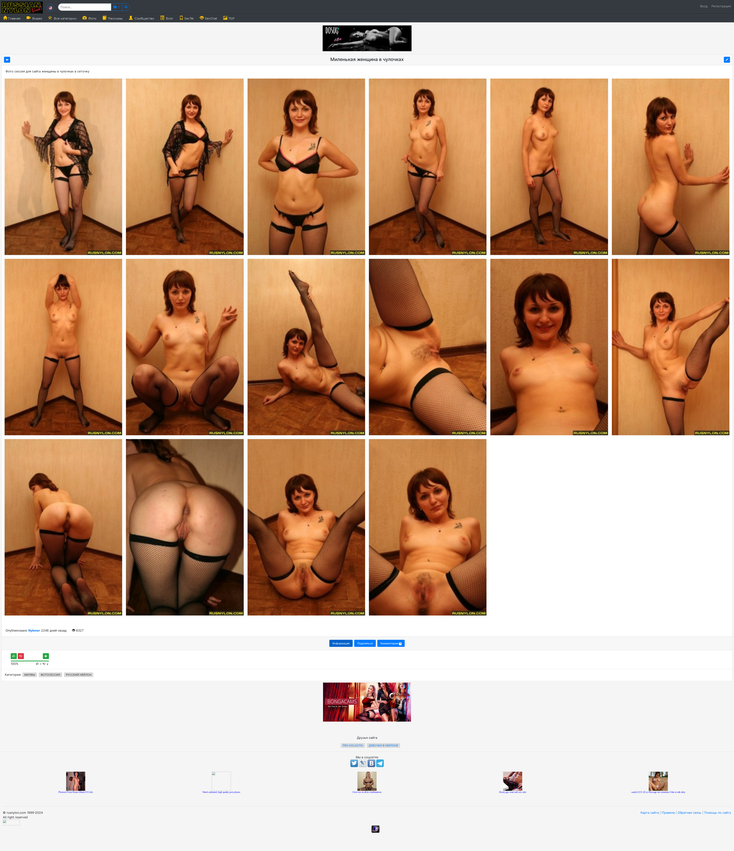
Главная (13, 18)
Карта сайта (650, 812)
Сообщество (144, 18)
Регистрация (721, 6)
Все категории (64, 18)
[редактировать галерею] (727, 60)
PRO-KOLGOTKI (353, 745)
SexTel (188, 18)
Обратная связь (689, 812)
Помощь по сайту (717, 812)
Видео (36, 18)
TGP (231, 18)
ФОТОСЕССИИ (50, 674)
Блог (169, 18)
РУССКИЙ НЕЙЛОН (78, 674)
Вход (704, 6)
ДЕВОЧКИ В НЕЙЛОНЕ (383, 745)
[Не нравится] (21, 656)
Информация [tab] (341, 643)
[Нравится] (14, 656)
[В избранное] (46, 656)
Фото (91, 18)
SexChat (210, 18)
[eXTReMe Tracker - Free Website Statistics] (375, 829)
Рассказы (115, 18)
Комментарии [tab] (390, 643)
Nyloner (34, 630)
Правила (668, 812)
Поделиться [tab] (365, 643)
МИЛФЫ (29, 674)
